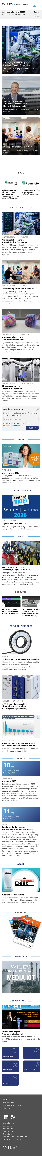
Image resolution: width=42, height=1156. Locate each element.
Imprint (7, 1134)
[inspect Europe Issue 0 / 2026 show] (27, 932)
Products (21, 592)
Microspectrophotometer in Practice (18, 147)
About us (8, 1128)
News (21, 173)
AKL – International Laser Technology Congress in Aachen (16, 568)
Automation (8, 59)
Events (21, 758)
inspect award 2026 (10, 473)
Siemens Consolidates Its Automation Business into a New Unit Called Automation (15, 103)
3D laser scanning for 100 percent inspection (12, 387)
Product (5, 701)
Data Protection (12, 1139)
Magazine (21, 912)
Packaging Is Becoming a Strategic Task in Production (16, 63)
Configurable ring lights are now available (20, 659)
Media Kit (8, 1131)
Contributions (8, 237)
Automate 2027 (9, 781)
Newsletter (9, 1123)
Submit (32, 428)
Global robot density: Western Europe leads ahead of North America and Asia (19, 744)
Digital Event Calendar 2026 (14, 523)
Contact (7, 1126)
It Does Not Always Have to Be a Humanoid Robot (13, 338)
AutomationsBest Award (13, 895)
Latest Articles (21, 207)
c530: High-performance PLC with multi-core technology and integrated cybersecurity (14, 706)
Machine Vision (25, 383)
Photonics (8, 144)
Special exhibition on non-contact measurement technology (17, 828)
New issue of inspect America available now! (12, 1032)
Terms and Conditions (16, 1137)
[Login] (34, 5)
